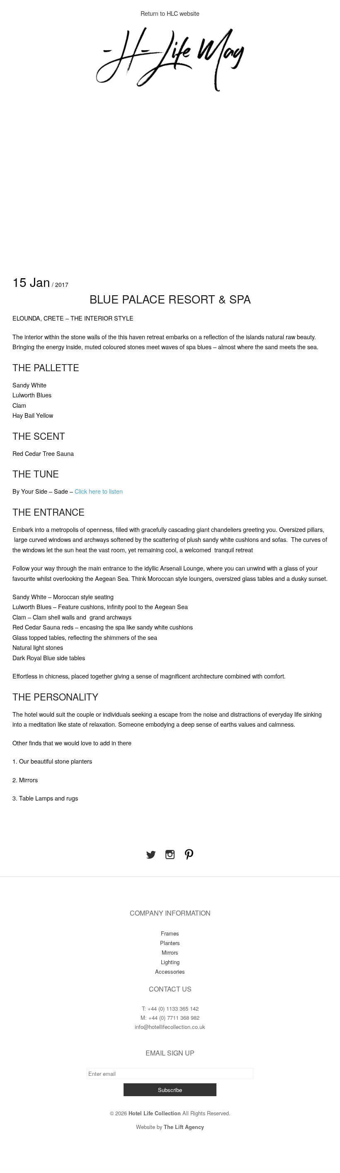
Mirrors (170, 952)
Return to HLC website (170, 13)
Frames (170, 933)
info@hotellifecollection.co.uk (170, 1027)
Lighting (170, 962)
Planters (170, 943)
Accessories (170, 971)
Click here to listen (99, 491)
